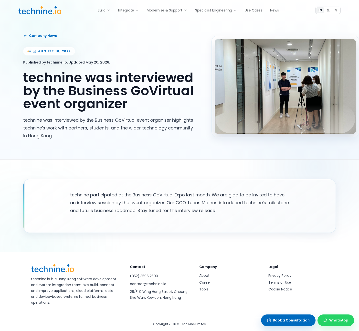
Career (205, 282)
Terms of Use (279, 282)
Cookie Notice (280, 289)
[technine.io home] (39, 10)
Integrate (126, 10)
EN (320, 10)
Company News (43, 35)
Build (102, 10)
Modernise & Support (164, 10)
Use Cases (253, 10)
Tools (203, 289)
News (274, 10)
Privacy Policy (279, 275)
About (204, 275)
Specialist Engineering (213, 10)
